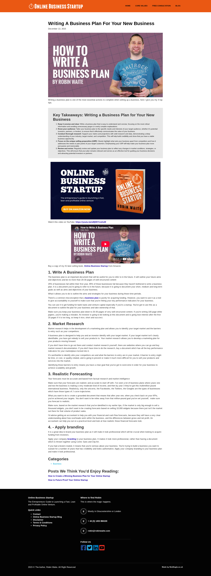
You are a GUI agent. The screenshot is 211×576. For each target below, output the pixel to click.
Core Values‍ (141, 6)
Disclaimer (38, 520)
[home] (55, 6)
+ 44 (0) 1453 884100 (97, 521)
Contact (37, 514)
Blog (177, 6)
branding (71, 439)
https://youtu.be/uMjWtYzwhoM (91, 222)
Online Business (92, 266)
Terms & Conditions (42, 523)
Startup (104, 266)
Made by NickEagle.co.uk (172, 567)
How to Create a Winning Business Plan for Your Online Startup (79, 476)
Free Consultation (161, 6)
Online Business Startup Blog (47, 517)
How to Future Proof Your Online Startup (68, 480)
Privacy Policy (40, 525)
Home (127, 6)
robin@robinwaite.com (99, 531)
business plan (92, 298)
